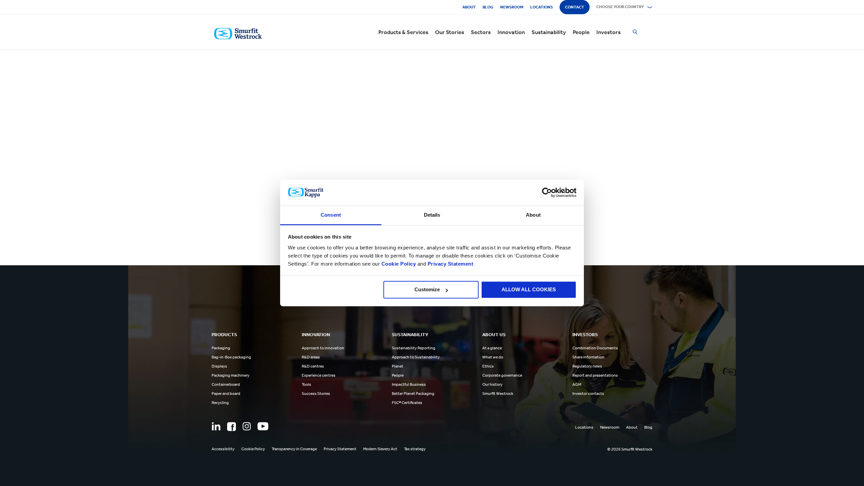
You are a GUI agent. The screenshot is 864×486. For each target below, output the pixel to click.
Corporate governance (502, 375)
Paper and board (226, 393)
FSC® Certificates (407, 402)
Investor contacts (588, 393)
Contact (574, 7)
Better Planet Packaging (413, 393)
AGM (576, 384)
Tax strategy (415, 449)
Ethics (488, 366)
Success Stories (316, 393)
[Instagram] (247, 426)
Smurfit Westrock (497, 393)
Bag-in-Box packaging (231, 357)
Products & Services (403, 32)
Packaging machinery (230, 375)
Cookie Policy (398, 264)
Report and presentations (595, 375)
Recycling (220, 402)
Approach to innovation (323, 348)
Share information (588, 357)
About (469, 7)
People (581, 32)
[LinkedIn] (216, 426)
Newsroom (511, 7)
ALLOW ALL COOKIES (529, 290)
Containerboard (226, 384)
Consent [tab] (331, 215)
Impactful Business (409, 384)
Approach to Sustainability (416, 357)
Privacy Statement (449, 264)
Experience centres (318, 375)
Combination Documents (595, 348)
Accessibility (223, 449)
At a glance (492, 348)
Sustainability (549, 32)
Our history (492, 384)
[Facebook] (231, 426)
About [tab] (533, 215)
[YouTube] (263, 426)
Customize (427, 290)
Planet (397, 366)
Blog (488, 7)
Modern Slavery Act (380, 449)
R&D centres (313, 366)
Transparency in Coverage (294, 449)
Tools (306, 384)
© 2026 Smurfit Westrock (629, 449)
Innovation (511, 32)
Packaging (221, 348)
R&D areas (311, 357)
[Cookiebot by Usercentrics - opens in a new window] (546, 193)
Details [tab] (432, 215)
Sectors (481, 32)
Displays (219, 366)
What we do (492, 357)
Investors (608, 32)
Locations (541, 7)
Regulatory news (587, 366)
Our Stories (449, 32)
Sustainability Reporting (413, 348)
